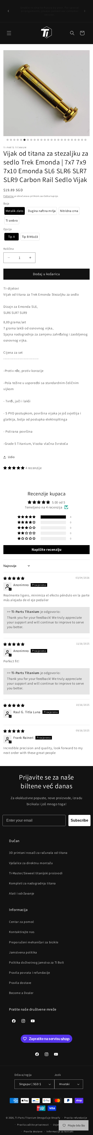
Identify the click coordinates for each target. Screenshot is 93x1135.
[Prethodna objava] (8, 11)
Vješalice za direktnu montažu (31, 863)
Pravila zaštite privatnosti (33, 1124)
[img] (14, 578)
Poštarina (8, 196)
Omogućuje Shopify (48, 1117)
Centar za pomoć (21, 922)
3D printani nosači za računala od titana (38, 853)
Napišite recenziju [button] (47, 549)
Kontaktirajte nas (21, 932)
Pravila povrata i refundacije (29, 973)
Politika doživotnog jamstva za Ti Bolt (36, 962)
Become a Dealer (21, 993)
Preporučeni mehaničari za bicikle (33, 942)
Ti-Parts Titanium (25, 1117)
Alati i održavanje (21, 893)
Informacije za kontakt (59, 1131)
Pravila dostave (20, 983)
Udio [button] (11, 457)
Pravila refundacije (75, 1117)
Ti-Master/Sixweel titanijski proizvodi (36, 873)
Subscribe (79, 820)
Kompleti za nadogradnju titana (32, 883)
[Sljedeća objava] (85, 11)
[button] (9, 33)
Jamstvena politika (23, 952)
